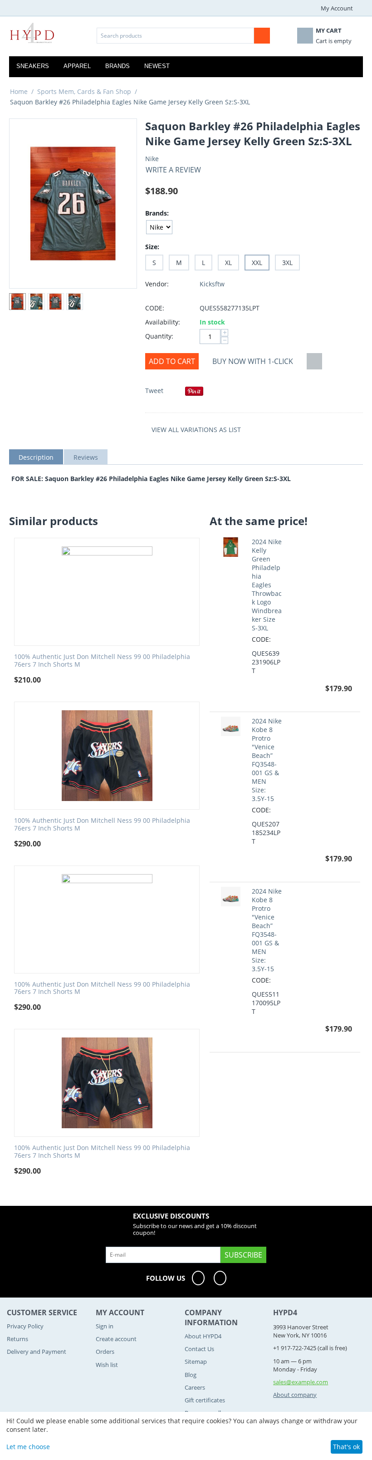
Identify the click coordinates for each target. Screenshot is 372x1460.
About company (295, 1395)
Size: (152, 246)
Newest (157, 66)
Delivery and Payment (36, 1351)
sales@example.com (300, 1382)
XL (228, 262)
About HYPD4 (203, 1336)
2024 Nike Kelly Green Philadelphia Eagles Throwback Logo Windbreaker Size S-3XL (267, 584)
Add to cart (172, 361)
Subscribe (243, 1255)
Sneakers (32, 66)
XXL (257, 262)
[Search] (262, 36)
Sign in (104, 1326)
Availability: (162, 322)
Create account (116, 1339)
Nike (152, 158)
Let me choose (28, 1446)
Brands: (157, 213)
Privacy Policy (25, 1326)
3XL (287, 262)
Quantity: (159, 336)
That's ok (346, 1446)
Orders (105, 1351)
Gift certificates (205, 1400)
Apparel (77, 66)
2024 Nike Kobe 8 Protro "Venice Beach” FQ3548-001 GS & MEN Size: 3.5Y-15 (267, 760)
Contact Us (199, 1349)
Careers (195, 1387)
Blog (190, 1375)
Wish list (107, 1365)
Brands (117, 66)
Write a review (173, 170)
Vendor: (157, 284)
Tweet (154, 390)
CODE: (154, 308)
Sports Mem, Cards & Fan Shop (84, 91)
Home (19, 91)
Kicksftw (212, 284)
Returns (17, 1339)
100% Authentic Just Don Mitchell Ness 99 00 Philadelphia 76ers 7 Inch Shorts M (102, 661)
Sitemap (196, 1361)
